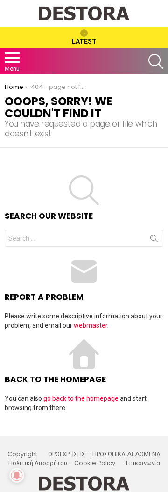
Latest (84, 41)
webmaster (90, 325)
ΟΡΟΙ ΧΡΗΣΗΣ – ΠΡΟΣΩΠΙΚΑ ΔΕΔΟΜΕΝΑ (104, 454)
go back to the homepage (81, 398)
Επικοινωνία (143, 463)
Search (154, 240)
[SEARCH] (155, 61)
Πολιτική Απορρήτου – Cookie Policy (61, 463)
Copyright (22, 454)
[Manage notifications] (16, 475)
